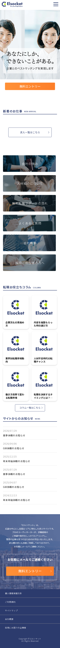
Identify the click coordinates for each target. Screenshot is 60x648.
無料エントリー (30, 86)
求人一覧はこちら (30, 132)
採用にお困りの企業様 (15, 627)
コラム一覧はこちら (30, 407)
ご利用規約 (10, 601)
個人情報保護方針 (13, 593)
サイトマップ (11, 610)
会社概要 (9, 619)
